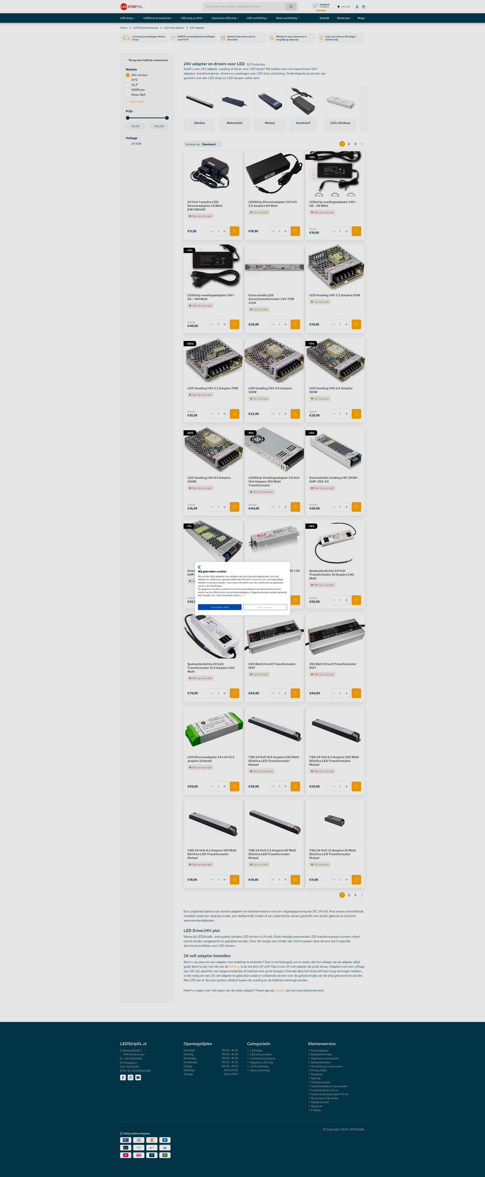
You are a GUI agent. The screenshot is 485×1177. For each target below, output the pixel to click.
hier (243, 595)
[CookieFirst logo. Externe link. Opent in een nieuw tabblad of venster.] (199, 567)
